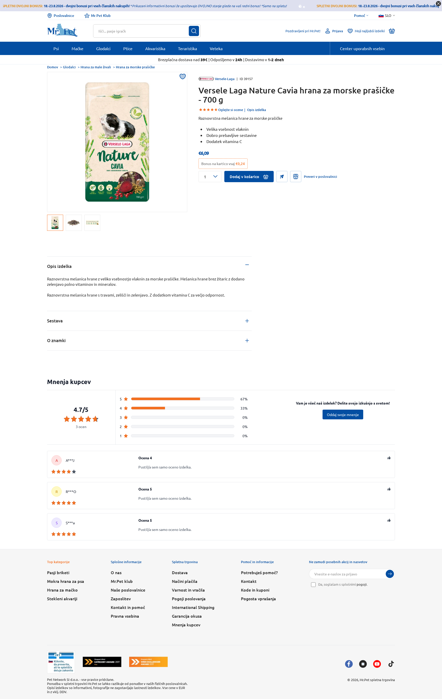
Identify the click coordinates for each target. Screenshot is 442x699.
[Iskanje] (194, 31)
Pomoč (359, 15)
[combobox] (143, 31)
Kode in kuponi (255, 590)
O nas (116, 572)
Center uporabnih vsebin (362, 48)
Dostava (180, 572)
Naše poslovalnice (128, 590)
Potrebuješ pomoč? (259, 572)
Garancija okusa (187, 616)
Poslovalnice (64, 15)
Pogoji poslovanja (189, 598)
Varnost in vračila (188, 590)
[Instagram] (363, 664)
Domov (52, 67)
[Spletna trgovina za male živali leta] (102, 662)
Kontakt (249, 581)
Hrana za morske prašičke (135, 67)
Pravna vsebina (125, 616)
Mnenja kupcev (186, 624)
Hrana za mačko (62, 590)
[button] (210, 176)
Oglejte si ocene (230, 109)
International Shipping (193, 607)
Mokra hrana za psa (65, 581)
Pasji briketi (58, 572)
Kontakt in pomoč (128, 607)
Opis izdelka (256, 109)
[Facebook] (349, 664)
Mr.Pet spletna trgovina (377, 680)
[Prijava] (390, 574)
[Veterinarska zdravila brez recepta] (61, 661)
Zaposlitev (121, 598)
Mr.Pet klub (122, 581)
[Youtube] (377, 664)
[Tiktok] (391, 664)
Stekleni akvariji (62, 598)
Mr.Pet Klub (100, 15)
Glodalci (69, 67)
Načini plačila (184, 581)
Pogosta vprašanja (258, 598)
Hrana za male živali (96, 67)
